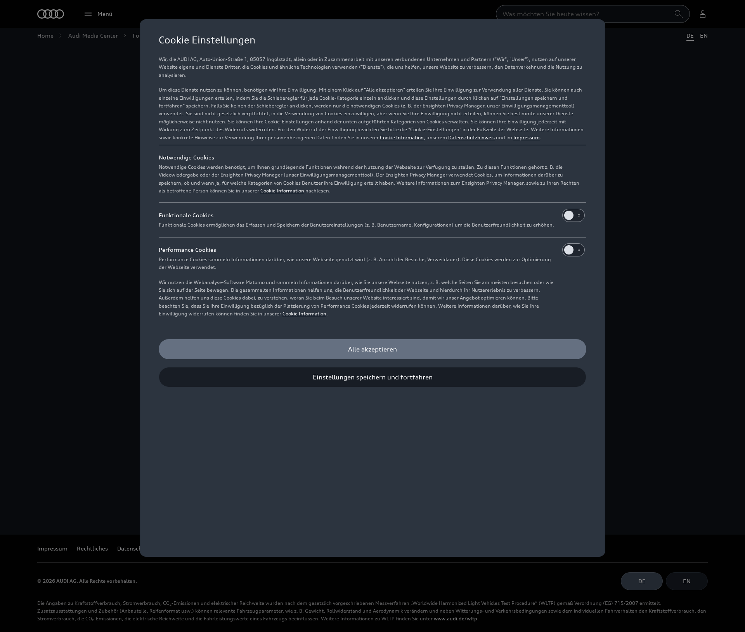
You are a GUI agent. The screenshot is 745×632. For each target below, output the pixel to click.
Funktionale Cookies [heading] (186, 215)
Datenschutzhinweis (471, 137)
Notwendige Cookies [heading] (186, 157)
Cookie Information (402, 137)
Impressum (526, 137)
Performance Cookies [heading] (187, 249)
